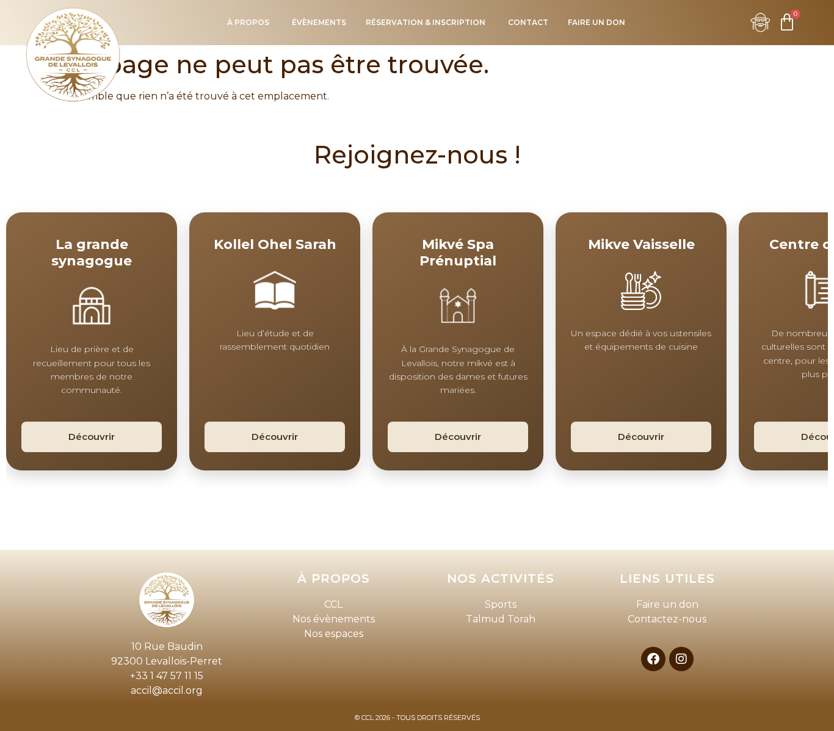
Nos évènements (333, 619)
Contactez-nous (667, 619)
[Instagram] (681, 659)
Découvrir (91, 436)
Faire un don (667, 604)
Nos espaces (333, 633)
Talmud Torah (500, 619)
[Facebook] (653, 659)
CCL (333, 604)
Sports (501, 604)
